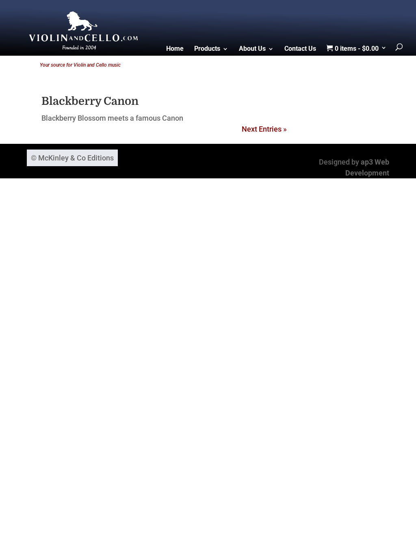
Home (175, 49)
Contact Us (300, 49)
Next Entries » (264, 129)
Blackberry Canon (90, 101)
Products (207, 49)
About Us (252, 49)
